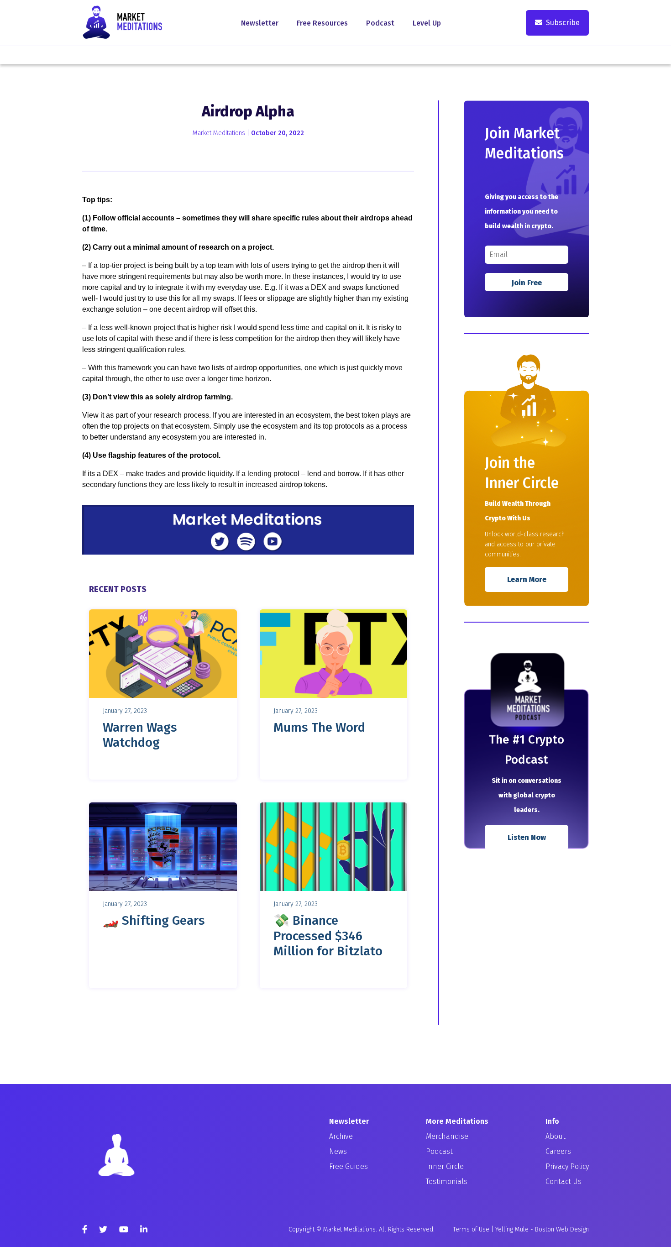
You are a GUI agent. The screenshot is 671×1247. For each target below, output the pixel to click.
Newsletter (259, 23)
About (555, 1136)
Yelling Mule (512, 1229)
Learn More (526, 579)
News (338, 1151)
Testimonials (446, 1181)
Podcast (380, 23)
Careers (558, 1151)
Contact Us (563, 1181)
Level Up (427, 23)
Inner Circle (445, 1166)
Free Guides (348, 1166)
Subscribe (563, 22)
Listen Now (527, 837)
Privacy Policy (567, 1166)
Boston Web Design (562, 1229)
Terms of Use (471, 1229)
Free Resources (322, 23)
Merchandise (447, 1136)
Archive (341, 1136)
